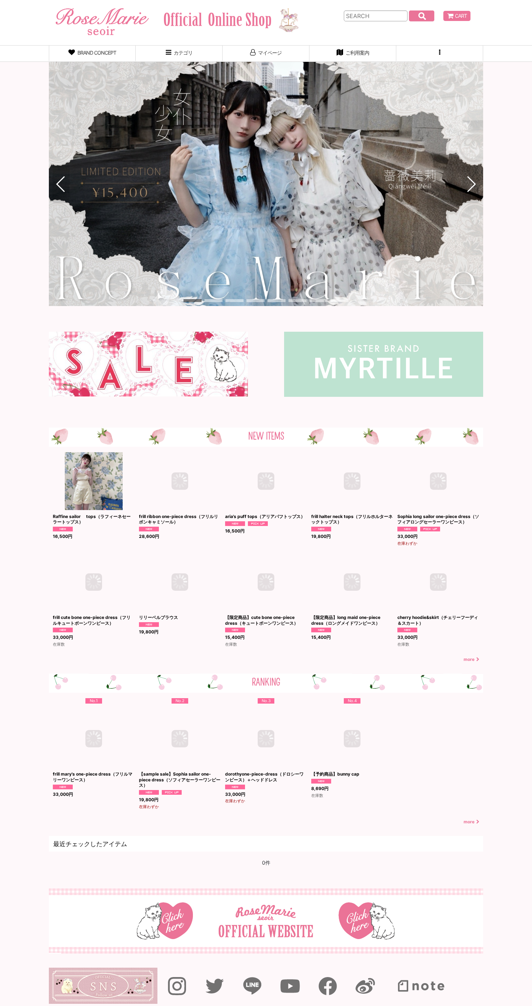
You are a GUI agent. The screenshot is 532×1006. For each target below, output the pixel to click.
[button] (439, 53)
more (469, 659)
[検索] (421, 15)
